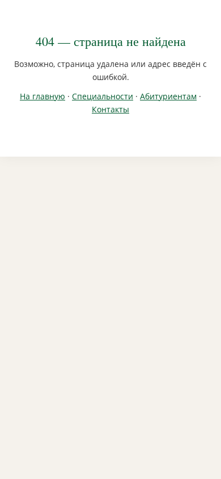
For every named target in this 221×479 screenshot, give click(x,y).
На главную (42, 96)
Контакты (110, 109)
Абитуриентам (168, 96)
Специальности (102, 96)
